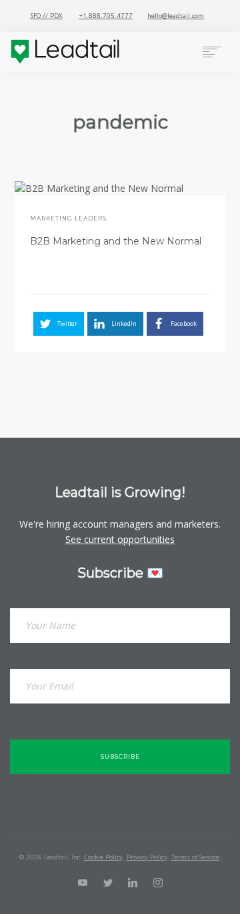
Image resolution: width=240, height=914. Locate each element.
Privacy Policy (147, 857)
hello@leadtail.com (175, 15)
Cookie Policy (103, 857)
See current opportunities (120, 539)
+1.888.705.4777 (106, 15)
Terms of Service (195, 857)
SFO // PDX (47, 15)
